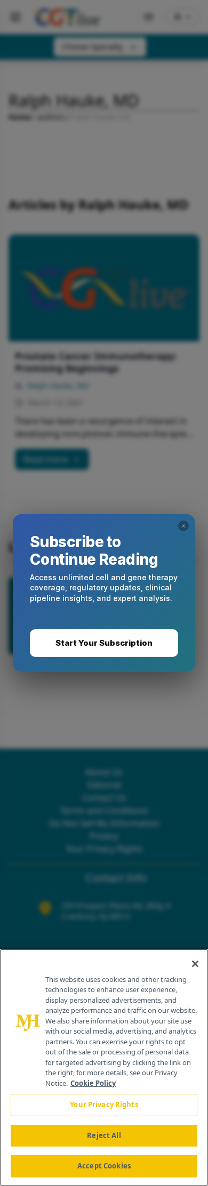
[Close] (195, 964)
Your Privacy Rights (104, 1104)
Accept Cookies (104, 1166)
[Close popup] (183, 526)
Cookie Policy (93, 1083)
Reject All (104, 1135)
